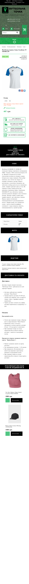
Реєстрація (16, 28)
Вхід (7, 28)
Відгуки (15, 153)
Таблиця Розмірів (10, 108)
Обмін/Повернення (10, 2)
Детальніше (15, 400)
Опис (15, 148)
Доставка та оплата (17, 0)
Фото (15, 151)
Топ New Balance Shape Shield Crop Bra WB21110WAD (13, 393)
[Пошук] (17, 32)
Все (15, 147)
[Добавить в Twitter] (24, 91)
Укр (4, 25)
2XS (6, 101)
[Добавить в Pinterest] (22, 91)
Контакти (14, 4)
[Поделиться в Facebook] (20, 91)
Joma (20, 221)
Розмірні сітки (20, 2)
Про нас (8, 0)
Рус (6, 25)
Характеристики (15, 150)
